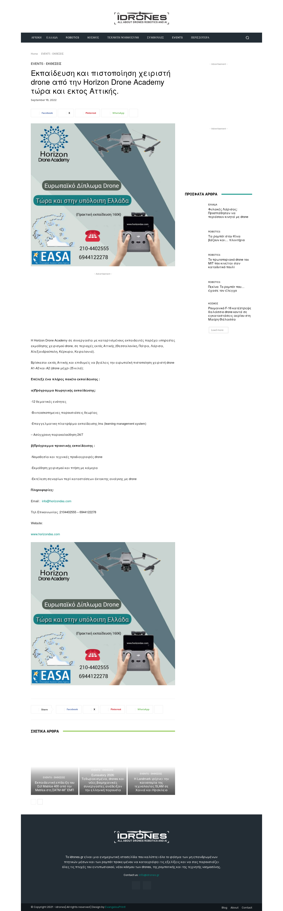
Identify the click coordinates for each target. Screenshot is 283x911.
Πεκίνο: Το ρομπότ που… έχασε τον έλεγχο (226, 288)
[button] (247, 38)
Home (34, 53)
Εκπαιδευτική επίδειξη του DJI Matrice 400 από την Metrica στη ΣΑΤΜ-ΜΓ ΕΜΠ (54, 786)
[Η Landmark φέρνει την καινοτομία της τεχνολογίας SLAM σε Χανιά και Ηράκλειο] (151, 766)
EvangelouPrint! (115, 907)
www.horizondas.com (45, 534)
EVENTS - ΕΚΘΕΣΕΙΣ (52, 53)
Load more (217, 330)
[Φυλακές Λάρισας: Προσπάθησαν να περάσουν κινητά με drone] (195, 211)
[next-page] (40, 801)
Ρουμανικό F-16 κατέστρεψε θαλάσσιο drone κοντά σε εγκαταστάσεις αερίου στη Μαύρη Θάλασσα (229, 313)
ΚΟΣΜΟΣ (213, 303)
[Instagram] (147, 885)
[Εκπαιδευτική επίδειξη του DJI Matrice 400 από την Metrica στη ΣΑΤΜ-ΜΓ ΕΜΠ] (54, 766)
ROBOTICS (214, 231)
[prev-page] (33, 801)
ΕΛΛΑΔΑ (212, 204)
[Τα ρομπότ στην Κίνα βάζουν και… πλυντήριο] (195, 236)
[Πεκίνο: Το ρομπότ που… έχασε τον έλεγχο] (195, 286)
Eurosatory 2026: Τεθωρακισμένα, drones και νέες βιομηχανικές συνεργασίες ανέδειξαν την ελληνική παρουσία (103, 782)
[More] (133, 113)
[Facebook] (136, 885)
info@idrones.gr (149, 875)
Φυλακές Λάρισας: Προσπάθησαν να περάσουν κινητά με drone (228, 213)
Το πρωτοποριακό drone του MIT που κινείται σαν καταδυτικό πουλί (228, 263)
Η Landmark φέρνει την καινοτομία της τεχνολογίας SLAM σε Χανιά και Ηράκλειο (151, 784)
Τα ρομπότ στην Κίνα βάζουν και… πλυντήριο (226, 238)
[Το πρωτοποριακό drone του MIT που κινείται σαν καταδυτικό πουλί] (195, 261)
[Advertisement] (103, 305)
